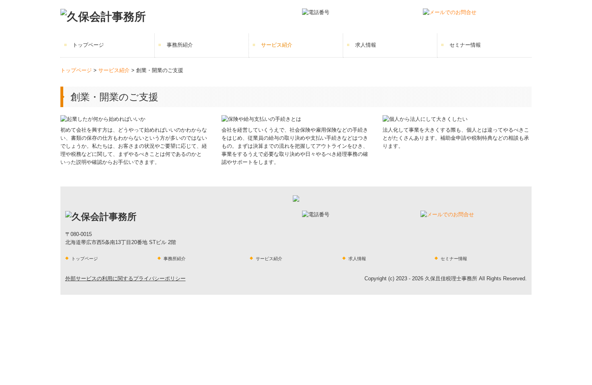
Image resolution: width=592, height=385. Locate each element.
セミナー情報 (465, 45)
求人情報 (365, 45)
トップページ (88, 45)
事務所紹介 (180, 45)
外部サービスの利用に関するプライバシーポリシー (125, 278)
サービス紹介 (276, 45)
